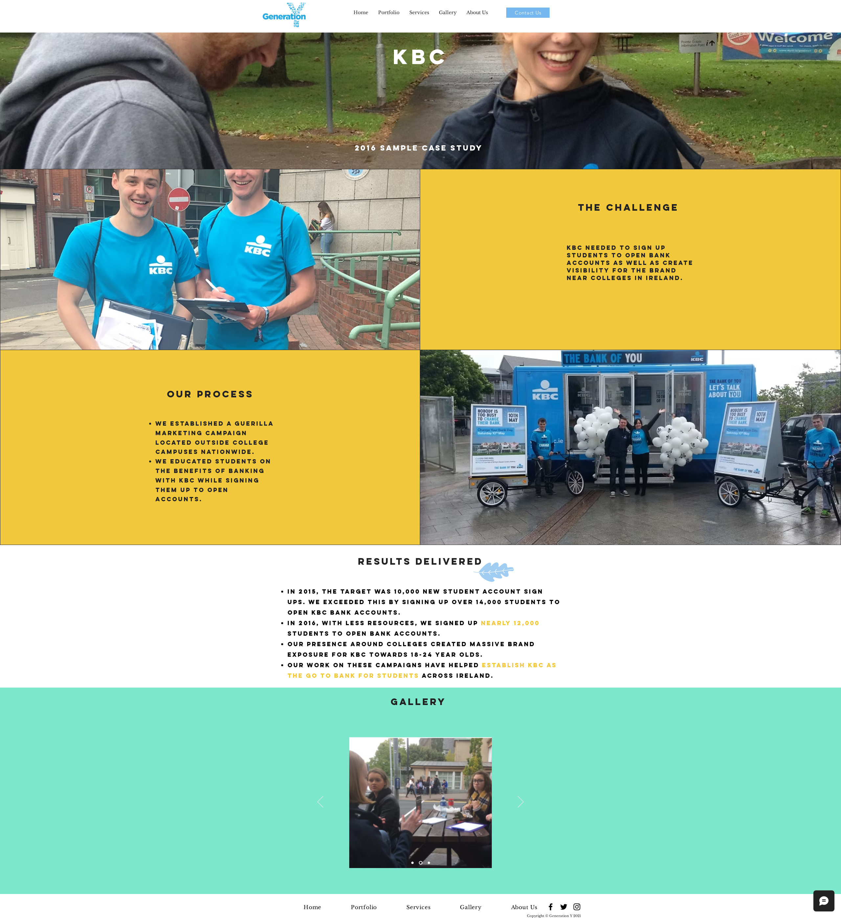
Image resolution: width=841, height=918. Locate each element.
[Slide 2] (420, 863)
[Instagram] (576, 906)
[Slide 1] (412, 863)
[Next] (521, 802)
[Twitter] (563, 906)
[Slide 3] (429, 863)
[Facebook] (550, 906)
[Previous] (320, 802)
